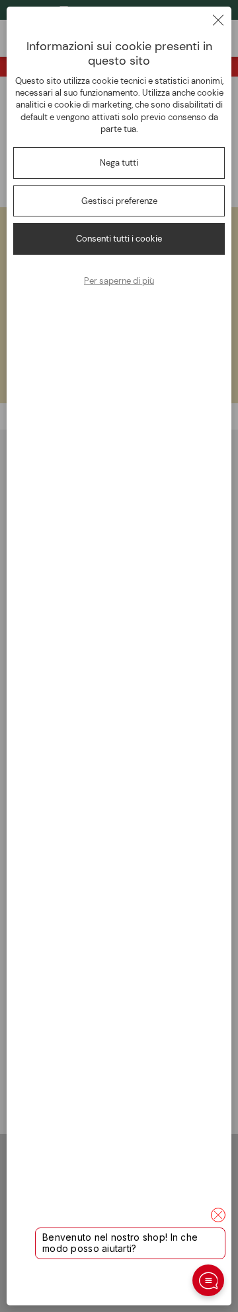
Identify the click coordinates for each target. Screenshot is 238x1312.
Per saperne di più (119, 280)
